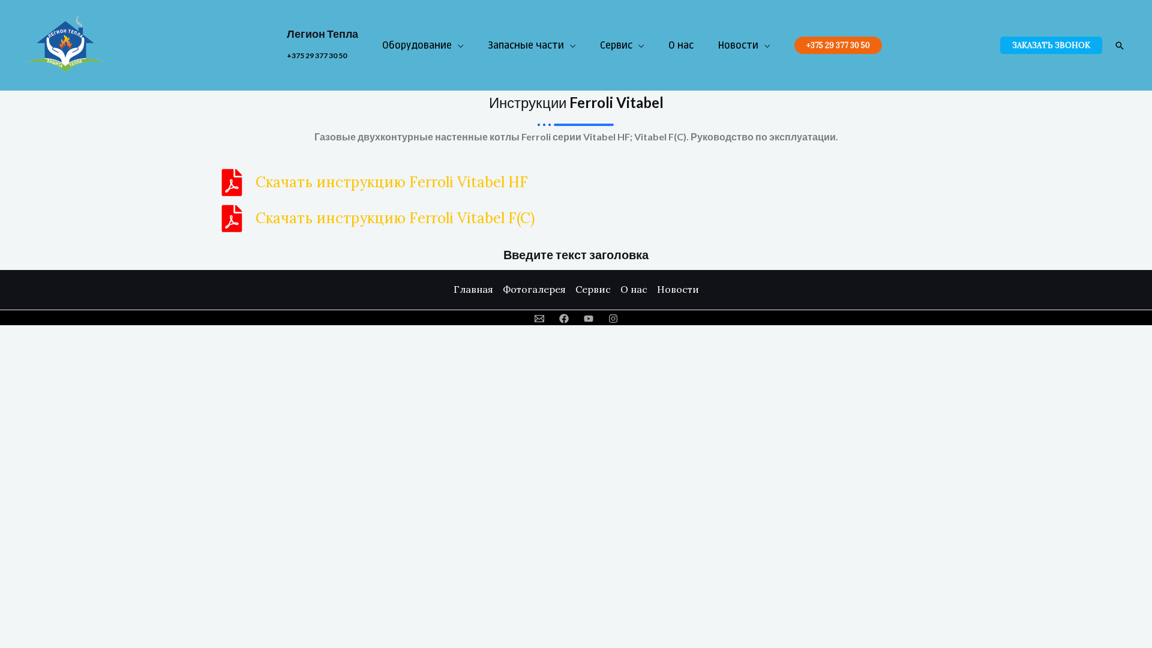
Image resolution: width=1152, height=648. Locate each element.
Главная (473, 289)
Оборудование (417, 46)
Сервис (616, 46)
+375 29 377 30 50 (317, 55)
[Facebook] (564, 318)
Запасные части (526, 46)
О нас (681, 46)
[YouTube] (588, 318)
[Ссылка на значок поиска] (1119, 45)
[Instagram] (613, 318)
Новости (738, 46)
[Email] (539, 318)
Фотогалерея (534, 289)
